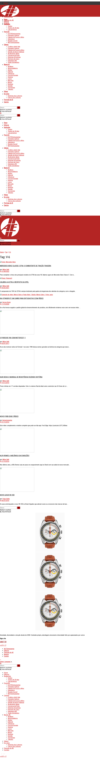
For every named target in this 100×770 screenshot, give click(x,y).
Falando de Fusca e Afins (16, 37)
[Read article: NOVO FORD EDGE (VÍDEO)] (50, 401)
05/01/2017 (5, 343)
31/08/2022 (5, 271)
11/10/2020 (5, 304)
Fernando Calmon (13, 35)
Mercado (10, 80)
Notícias (10, 84)
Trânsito (10, 89)
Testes (10, 26)
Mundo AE (7, 64)
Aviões (10, 70)
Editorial (10, 72)
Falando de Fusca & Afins (16, 50)
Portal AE (6, 31)
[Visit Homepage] (10, 16)
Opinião (10, 86)
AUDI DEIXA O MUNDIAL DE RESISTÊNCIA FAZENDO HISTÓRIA (21, 377)
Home (6, 3)
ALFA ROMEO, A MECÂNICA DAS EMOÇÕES (14, 456)
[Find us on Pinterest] (5, 28)
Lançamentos (12, 29)
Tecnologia (11, 87)
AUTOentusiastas (9, 649)
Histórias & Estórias (14, 57)
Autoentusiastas (7, 420)
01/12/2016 (5, 422)
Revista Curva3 (12, 41)
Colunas (6, 44)
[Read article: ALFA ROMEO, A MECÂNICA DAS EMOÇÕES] (50, 440)
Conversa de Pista (14, 55)
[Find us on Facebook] (4, 28)
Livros (10, 79)
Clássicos (11, 73)
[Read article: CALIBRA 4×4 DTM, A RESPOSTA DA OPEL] (50, 278)
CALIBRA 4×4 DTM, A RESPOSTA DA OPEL (14, 282)
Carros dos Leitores (14, 97)
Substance (11, 39)
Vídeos (6, 91)
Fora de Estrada (13, 75)
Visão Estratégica (13, 62)
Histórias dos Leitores (15, 96)
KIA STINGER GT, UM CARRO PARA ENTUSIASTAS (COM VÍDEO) (21, 298)
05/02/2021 (5, 288)
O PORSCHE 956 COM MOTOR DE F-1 (13, 338)
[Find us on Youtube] (1, 28)
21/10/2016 (5, 461)
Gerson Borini (6, 302)
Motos (10, 82)
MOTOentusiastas (13, 42)
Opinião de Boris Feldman (16, 52)
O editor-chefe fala (14, 46)
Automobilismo (13, 68)
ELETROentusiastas (14, 34)
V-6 (10, 252)
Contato (6, 102)
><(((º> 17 (3, 645)
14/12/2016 (5, 383)
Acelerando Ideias (13, 53)
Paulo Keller (6, 499)
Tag (6, 252)
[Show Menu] (0, 216)
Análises (10, 66)
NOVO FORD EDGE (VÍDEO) (9, 416)
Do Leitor (6, 94)
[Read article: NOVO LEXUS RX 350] (50, 479)
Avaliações (7, 24)
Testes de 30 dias (13, 28)
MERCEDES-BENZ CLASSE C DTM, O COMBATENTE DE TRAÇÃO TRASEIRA (25, 266)
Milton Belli (5, 270)
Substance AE (12, 61)
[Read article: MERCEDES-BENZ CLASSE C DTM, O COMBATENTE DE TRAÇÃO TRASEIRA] (50, 262)
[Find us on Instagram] (3, 28)
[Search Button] (0, 105)
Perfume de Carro (13, 59)
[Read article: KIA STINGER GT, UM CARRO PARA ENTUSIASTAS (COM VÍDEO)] (50, 295)
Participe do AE (9, 20)
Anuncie (6, 654)
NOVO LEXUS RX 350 (7, 495)
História (10, 77)
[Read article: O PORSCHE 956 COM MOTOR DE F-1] (50, 322)
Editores (6, 22)
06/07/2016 (5, 501)
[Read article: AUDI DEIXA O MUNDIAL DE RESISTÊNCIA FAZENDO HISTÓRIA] (50, 361)
